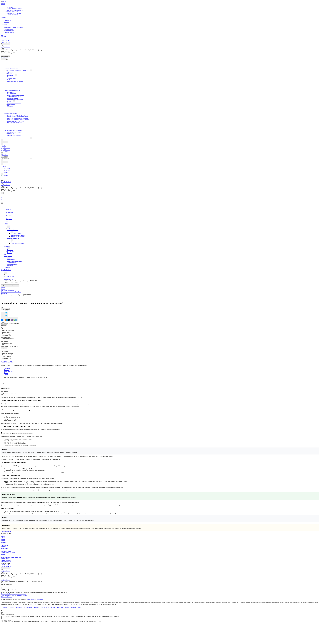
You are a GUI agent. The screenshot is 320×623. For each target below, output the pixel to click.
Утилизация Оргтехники (14, 13)
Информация (4, 548)
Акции (3, 537)
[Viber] (12, 320)
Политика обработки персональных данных (13, 594)
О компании (4, 545)
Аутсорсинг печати (12, 14)
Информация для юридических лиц (11, 557)
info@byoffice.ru (5, 47)
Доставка (6, 374)
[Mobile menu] (2, 174)
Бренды (3, 539)
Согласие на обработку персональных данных (14, 595)
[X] (9, 320)
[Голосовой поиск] (3, 142)
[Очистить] (31, 138)
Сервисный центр (6, 551)
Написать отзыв (5, 388)
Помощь (3, 554)
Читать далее (234, 602)
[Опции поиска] (2, 140)
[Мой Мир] (7, 320)
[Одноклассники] (5, 320)
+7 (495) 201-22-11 (6, 40)
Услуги (3, 540)
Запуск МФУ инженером (14, 8)
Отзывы (6, 370)
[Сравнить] (4, 315)
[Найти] (6, 142)
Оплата (6, 373)
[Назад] (8, 227)
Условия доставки (6, 560)
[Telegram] (16, 320)
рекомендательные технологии (34, 599)
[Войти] (1, 195)
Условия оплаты (5, 558)
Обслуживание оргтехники (15, 10)
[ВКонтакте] (2, 320)
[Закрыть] (2, 203)
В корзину (3, 325)
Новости (3, 546)
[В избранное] (4, 313)
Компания (3, 542)
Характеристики (8, 371)
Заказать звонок (5, 44)
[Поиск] (2, 193)
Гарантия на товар (6, 561)
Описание (7, 368)
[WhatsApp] (14, 320)
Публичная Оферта (6, 597)
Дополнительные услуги (8, 552)
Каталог (3, 536)
